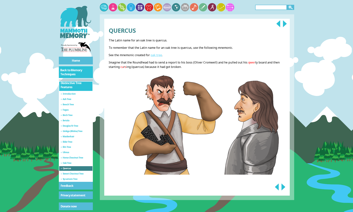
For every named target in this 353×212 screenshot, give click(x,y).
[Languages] (167, 7)
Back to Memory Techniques (71, 72)
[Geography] (176, 7)
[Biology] (122, 7)
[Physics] (131, 7)
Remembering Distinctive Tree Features (71, 83)
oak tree (156, 55)
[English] (158, 7)
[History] (149, 7)
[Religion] (185, 7)
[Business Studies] (221, 7)
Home (76, 61)
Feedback (67, 186)
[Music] (194, 7)
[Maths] (140, 7)
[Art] (203, 7)
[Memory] (104, 7)
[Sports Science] (212, 7)
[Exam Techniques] (230, 7)
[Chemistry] (113, 7)
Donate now (69, 206)
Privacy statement (73, 195)
